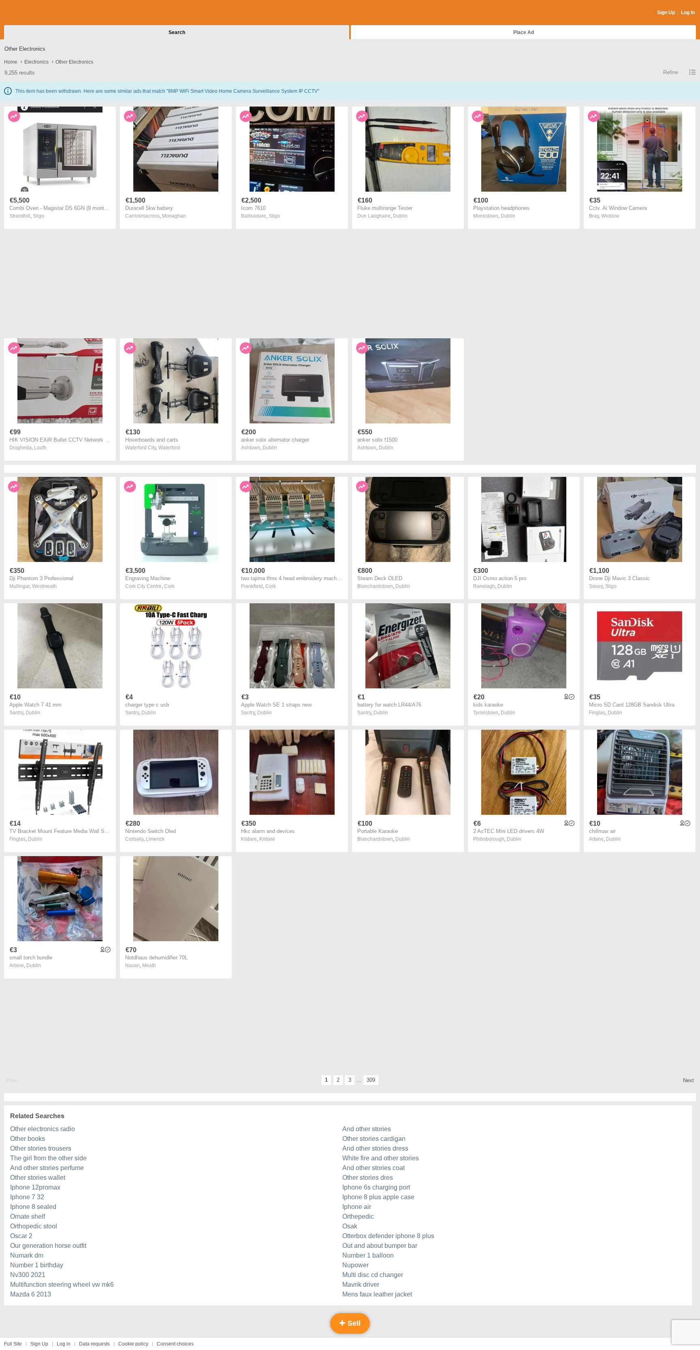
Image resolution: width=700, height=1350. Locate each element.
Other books (27, 1138)
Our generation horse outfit (48, 1245)
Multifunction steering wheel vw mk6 (62, 1284)
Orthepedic (358, 1216)
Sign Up (666, 12)
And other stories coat (373, 1167)
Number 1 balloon (368, 1255)
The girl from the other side (48, 1158)
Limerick (155, 839)
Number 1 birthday (36, 1265)
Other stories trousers (40, 1148)
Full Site (13, 1344)
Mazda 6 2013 (30, 1294)
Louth (40, 448)
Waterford (169, 448)
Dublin (400, 216)
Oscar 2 (21, 1236)
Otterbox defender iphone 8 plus (388, 1236)
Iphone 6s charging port (376, 1187)
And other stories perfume (47, 1167)
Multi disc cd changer (372, 1274)
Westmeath (44, 586)
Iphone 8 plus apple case (378, 1197)
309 (371, 1080)
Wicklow (610, 216)
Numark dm (26, 1255)
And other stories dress (375, 1148)
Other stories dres (367, 1177)
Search (177, 32)
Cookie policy (133, 1344)
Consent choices (175, 1344)
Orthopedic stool (33, 1226)
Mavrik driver (360, 1284)
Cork (169, 586)
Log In (688, 12)
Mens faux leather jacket (377, 1294)
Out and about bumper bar (379, 1245)
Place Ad (523, 32)
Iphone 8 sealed (33, 1206)
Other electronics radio (42, 1129)
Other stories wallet (37, 1177)
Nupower (355, 1265)
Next (688, 1080)
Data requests (94, 1344)
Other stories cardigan (373, 1138)
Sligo (38, 216)
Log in (63, 1344)
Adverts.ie (36, 13)
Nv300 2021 (27, 1274)
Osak (349, 1226)
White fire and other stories (380, 1158)
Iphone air (356, 1206)
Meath (149, 965)
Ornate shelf (27, 1216)
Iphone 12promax (35, 1187)
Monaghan (174, 216)
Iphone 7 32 (27, 1197)
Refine (670, 72)
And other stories (366, 1129)
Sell (353, 1323)
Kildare (267, 839)
